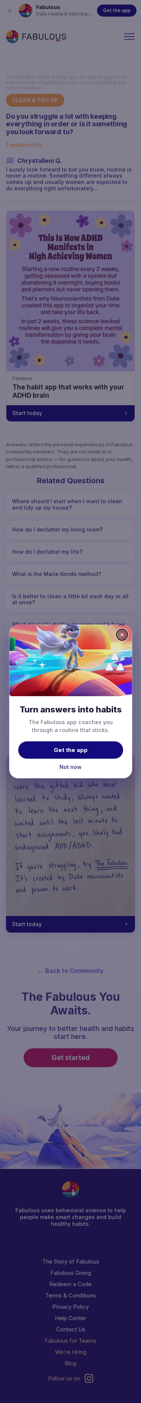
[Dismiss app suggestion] (121, 634)
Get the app (71, 749)
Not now (70, 766)
